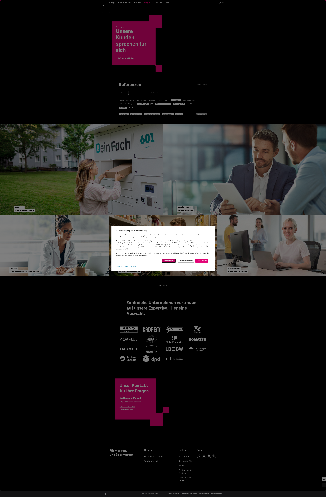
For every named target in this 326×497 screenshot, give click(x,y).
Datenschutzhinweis (122, 266)
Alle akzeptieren (202, 261)
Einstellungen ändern (186, 261)
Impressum (133, 266)
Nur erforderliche (169, 261)
